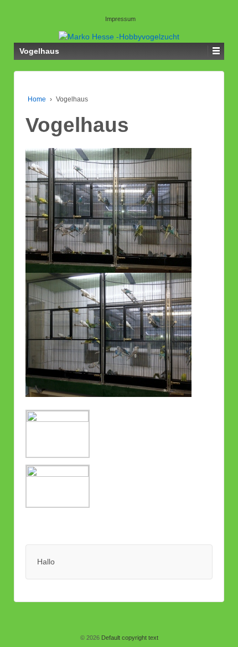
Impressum (120, 19)
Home (37, 99)
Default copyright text (129, 637)
